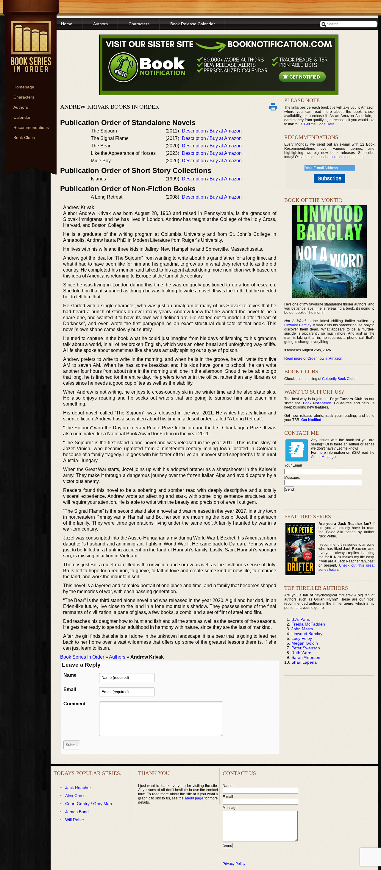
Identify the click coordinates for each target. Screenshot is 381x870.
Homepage (23, 87)
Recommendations (31, 127)
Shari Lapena (304, 662)
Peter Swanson (305, 648)
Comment (74, 703)
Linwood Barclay (297, 325)
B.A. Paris (300, 619)
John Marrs (302, 628)
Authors (20, 107)
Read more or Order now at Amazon (313, 358)
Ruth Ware (301, 652)
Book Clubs (24, 137)
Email (69, 689)
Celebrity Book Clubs (339, 379)
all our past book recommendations (335, 157)
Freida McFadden (308, 624)
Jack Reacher (78, 787)
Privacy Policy (234, 864)
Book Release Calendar (192, 23)
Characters (23, 97)
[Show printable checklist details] (273, 106)
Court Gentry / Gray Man (88, 803)
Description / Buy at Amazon (212, 130)
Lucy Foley (301, 638)
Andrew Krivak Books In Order (109, 106)
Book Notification (317, 403)
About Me (319, 457)
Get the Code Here (319, 124)
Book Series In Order (82, 656)
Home (66, 23)
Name (69, 675)
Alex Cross (75, 795)
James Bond (77, 811)
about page (194, 798)
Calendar (22, 117)
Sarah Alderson (305, 657)
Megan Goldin (304, 643)
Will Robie (74, 819)
